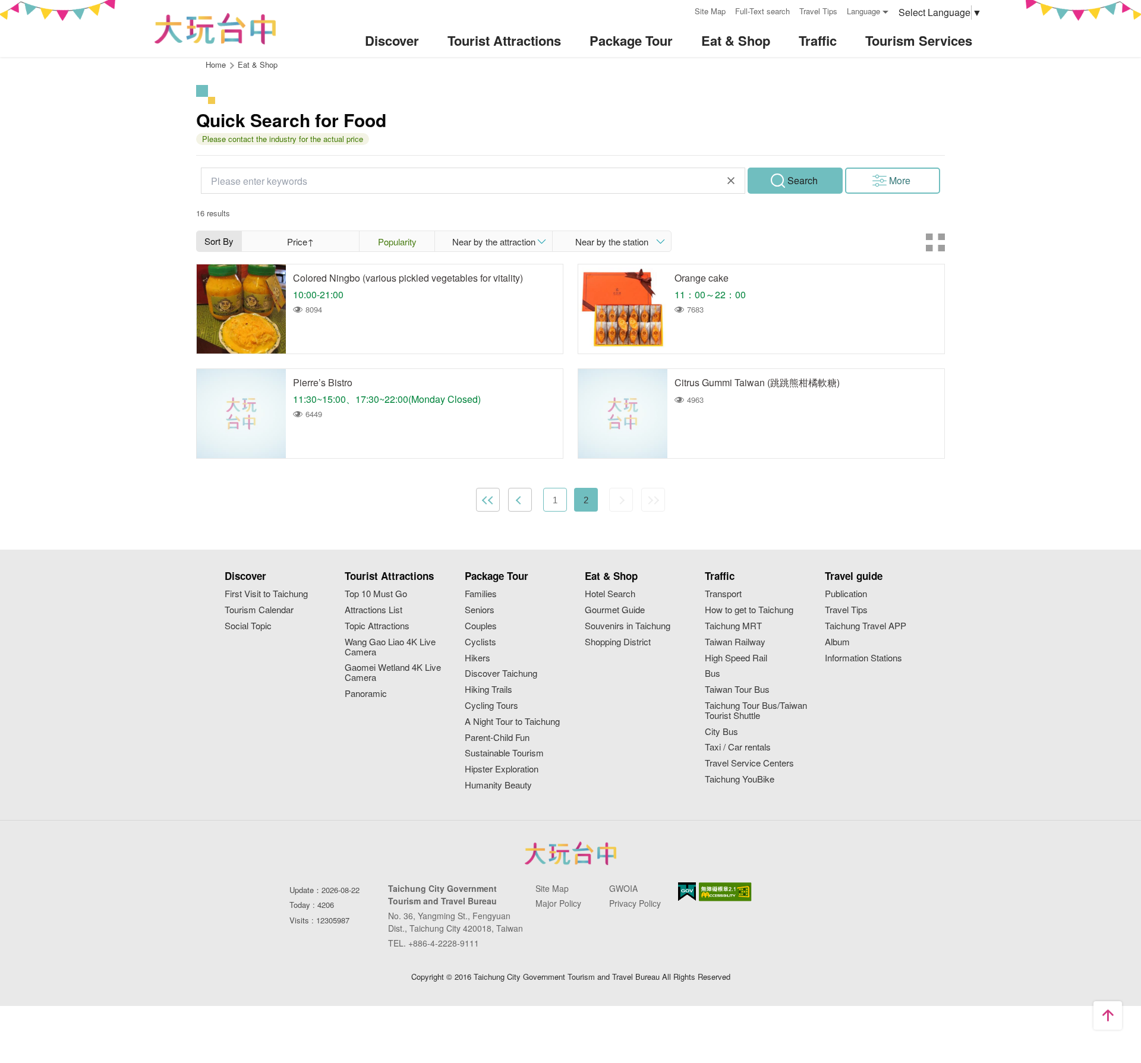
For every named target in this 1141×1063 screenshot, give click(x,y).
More (899, 180)
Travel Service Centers (749, 763)
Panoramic (366, 694)
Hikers (477, 658)
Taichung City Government (570, 853)
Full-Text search (762, 11)
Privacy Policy (635, 903)
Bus (712, 673)
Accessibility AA (725, 891)
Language (863, 11)
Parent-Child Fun (497, 738)
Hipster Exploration (501, 769)
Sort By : (219, 243)
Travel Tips (818, 11)
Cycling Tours (491, 706)
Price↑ (300, 241)
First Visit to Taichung (266, 594)
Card (935, 242)
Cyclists (480, 642)
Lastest (653, 500)
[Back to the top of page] (1107, 1015)
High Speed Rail (736, 658)
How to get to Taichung (749, 610)
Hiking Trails (488, 690)
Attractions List (373, 610)
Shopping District (618, 642)
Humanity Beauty (498, 785)
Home (216, 64)
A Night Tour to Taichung (512, 722)
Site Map (710, 11)
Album (837, 642)
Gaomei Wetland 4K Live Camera (393, 673)
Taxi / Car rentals (738, 747)
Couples (481, 626)
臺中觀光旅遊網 (215, 29)
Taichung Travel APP (865, 626)
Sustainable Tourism (504, 753)
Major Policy (558, 903)
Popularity (397, 241)
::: (681, 9)
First (488, 500)
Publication (846, 594)
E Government (687, 891)
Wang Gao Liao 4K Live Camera (390, 647)
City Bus (721, 732)
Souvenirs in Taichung (627, 626)
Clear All (731, 180)
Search (802, 180)
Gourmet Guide (615, 610)
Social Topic (248, 626)
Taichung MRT (733, 626)
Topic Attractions (377, 626)
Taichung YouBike (739, 779)
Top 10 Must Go (376, 594)
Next (621, 500)
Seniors (479, 610)
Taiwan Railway (735, 642)
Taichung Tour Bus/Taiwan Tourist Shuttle (756, 711)
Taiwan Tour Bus (737, 690)
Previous (520, 500)
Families (481, 594)
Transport (723, 594)
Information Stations (863, 658)
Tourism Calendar (259, 610)
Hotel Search (610, 594)
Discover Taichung (501, 673)
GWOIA (623, 888)
